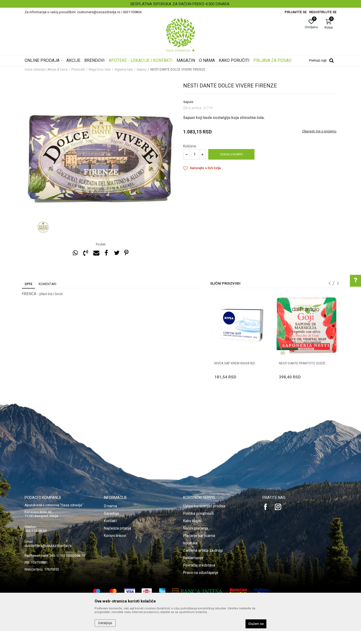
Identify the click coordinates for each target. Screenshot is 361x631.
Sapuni (141, 69)
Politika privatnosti (198, 513)
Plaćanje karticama (199, 535)
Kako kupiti (192, 521)
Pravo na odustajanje (200, 572)
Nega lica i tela (99, 69)
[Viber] (85, 253)
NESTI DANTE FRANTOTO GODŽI (302, 363)
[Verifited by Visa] (262, 591)
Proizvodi (78, 69)
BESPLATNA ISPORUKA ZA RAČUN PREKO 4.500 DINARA (180, 4)
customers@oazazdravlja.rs (48, 546)
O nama (110, 506)
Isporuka (190, 543)
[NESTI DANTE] (43, 227)
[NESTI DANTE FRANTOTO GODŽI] (306, 325)
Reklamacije (193, 558)
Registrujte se (322, 12)
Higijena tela (123, 69)
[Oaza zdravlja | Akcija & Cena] (180, 35)
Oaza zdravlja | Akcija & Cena (46, 69)
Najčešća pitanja (117, 528)
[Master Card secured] (238, 591)
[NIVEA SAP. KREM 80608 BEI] (242, 325)
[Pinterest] (126, 253)
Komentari (47, 284)
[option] (180, 4)
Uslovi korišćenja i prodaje (204, 506)
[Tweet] (116, 253)
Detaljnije (105, 623)
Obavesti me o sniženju (319, 131)
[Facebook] (106, 253)
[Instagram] (278, 507)
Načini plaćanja (195, 528)
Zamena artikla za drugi (203, 550)
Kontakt (110, 521)
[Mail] (96, 253)
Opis (28, 284)
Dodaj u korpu (231, 154)
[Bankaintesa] (197, 591)
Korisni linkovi (115, 535)
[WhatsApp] (75, 253)
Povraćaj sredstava (199, 565)
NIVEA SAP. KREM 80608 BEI (234, 363)
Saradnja (111, 513)
